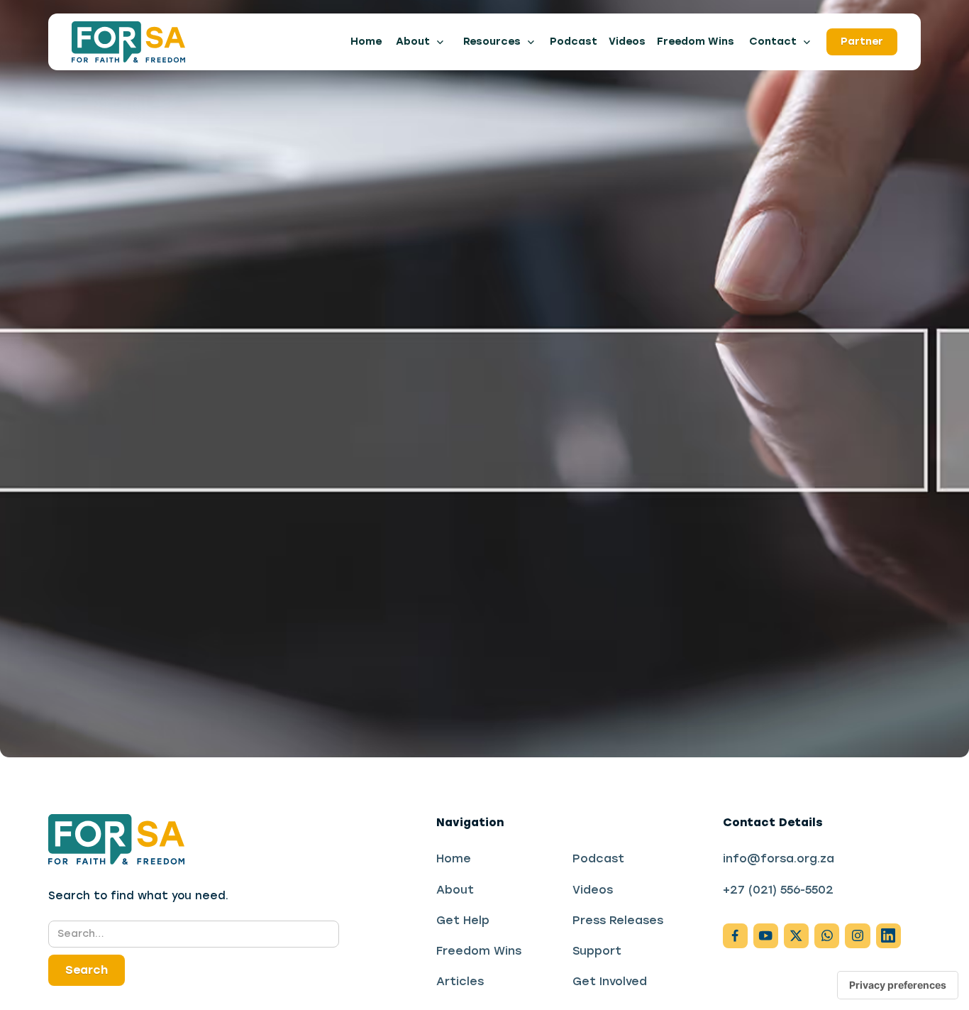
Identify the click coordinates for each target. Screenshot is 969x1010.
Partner (862, 41)
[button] (420, 41)
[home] (128, 42)
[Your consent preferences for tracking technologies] (898, 985)
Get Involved (609, 981)
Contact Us (239, 471)
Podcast (573, 41)
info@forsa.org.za (778, 858)
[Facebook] (735, 935)
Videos (627, 41)
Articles (460, 981)
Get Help (462, 920)
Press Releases (617, 920)
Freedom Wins (695, 41)
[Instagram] (765, 935)
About (455, 889)
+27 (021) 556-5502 (778, 889)
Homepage (126, 471)
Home (366, 41)
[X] (796, 935)
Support (596, 950)
